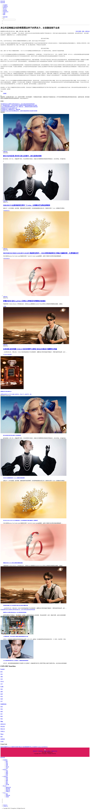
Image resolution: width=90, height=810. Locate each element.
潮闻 (83, 31)
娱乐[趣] (5, 10)
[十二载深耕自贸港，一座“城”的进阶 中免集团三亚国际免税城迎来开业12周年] (17, 634)
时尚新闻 (16, 746)
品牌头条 (87, 31)
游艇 (2, 676)
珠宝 (2, 674)
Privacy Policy (47, 751)
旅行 (2, 713)
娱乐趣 (7, 784)
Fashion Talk (40, 746)
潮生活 (20, 746)
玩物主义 (3, 731)
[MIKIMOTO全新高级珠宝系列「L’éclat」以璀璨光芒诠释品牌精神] (33, 475)
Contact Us (40, 751)
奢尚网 (2, 746)
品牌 (4, 13)
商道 (2, 718)
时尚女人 (5, 7)
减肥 (2, 691)
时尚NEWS (5, 11)
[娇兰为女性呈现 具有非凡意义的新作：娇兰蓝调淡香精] (33, 432)
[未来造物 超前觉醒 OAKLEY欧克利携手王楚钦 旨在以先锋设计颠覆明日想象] (33, 603)
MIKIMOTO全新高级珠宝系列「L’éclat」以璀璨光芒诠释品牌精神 (14, 477)
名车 (2, 683)
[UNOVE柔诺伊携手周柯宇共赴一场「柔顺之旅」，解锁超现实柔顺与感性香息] (17, 658)
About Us (35, 751)
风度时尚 (35, 746)
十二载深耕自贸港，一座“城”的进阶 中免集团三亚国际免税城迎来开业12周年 (19, 105)
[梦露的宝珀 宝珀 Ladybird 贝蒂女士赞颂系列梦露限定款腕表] (33, 560)
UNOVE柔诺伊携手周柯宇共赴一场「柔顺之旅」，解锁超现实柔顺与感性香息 (19, 106)
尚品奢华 (5, 5)
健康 (2, 711)
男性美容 (3, 726)
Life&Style (5, 6)
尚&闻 (2, 741)
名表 (2, 679)
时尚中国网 (78, 31)
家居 (2, 706)
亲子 (2, 701)
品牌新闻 (3, 739)
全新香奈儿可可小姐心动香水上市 (9, 108)
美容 (2, 689)
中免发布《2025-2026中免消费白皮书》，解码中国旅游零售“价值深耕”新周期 (19, 110)
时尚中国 (3, 1)
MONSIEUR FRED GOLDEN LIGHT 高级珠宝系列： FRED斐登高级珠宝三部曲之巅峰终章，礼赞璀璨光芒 (20, 520)
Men (2, 721)
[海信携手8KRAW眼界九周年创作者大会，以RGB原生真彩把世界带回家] (18, 609)
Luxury (3, 669)
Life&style (5, 776)
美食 (2, 709)
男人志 (4, 8)
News (2, 734)
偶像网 (5, 746)
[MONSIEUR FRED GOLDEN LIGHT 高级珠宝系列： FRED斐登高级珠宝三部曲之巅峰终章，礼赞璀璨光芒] (33, 518)
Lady (2, 686)
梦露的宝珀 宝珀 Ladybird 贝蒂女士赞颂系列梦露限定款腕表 (13, 562)
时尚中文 (45, 746)
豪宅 (2, 671)
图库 (4, 14)
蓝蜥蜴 (4, 93)
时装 (2, 696)
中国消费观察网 (26, 746)
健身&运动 (3, 724)
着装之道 (3, 728)
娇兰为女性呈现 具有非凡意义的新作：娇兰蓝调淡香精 (12, 435)
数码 (2, 716)
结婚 (2, 698)
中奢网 (12, 746)
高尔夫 (2, 681)
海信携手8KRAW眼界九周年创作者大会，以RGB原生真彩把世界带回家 (18, 103)
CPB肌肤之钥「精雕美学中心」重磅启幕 (10, 109)
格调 (2, 694)
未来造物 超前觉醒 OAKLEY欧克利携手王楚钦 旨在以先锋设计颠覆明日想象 (15, 605)
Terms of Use (54, 751)
